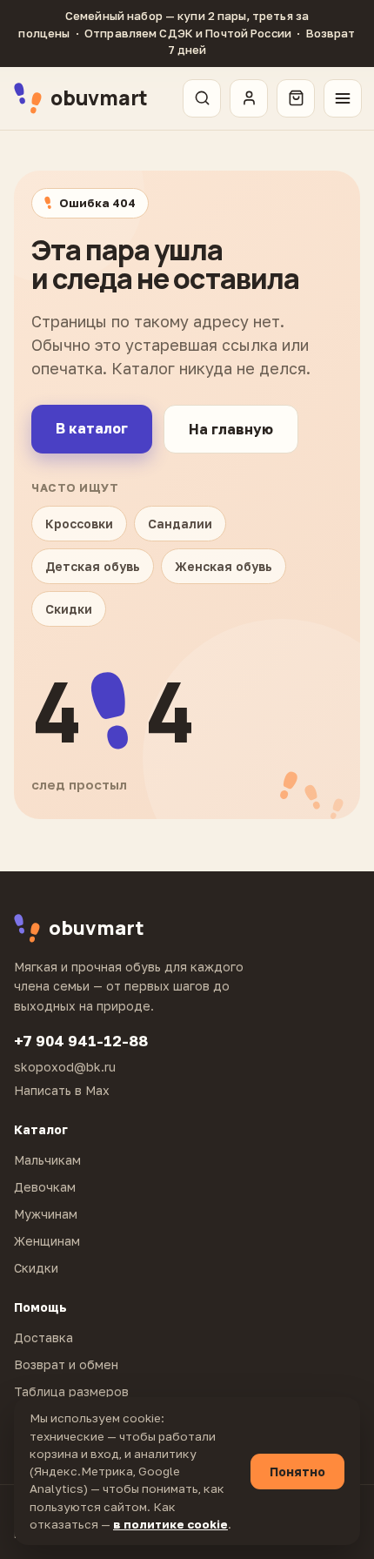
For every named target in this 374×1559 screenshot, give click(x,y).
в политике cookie (170, 1524)
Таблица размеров (71, 1391)
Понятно (297, 1471)
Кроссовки (79, 523)
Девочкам (45, 1186)
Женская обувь (223, 566)
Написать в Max (62, 1090)
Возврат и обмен (66, 1364)
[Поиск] (202, 98)
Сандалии (180, 523)
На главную (231, 429)
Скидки (68, 608)
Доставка (43, 1337)
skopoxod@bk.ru (65, 1066)
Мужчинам (45, 1213)
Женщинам (47, 1240)
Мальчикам (47, 1159)
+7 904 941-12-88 (81, 1040)
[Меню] (343, 98)
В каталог (92, 428)
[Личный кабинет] (249, 98)
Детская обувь (92, 566)
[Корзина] (296, 98)
